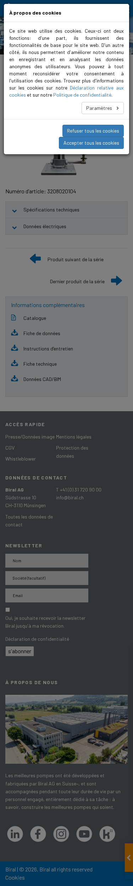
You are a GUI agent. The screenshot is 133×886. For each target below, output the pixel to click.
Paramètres (99, 108)
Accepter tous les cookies (91, 143)
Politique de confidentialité (82, 95)
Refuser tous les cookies (93, 131)
